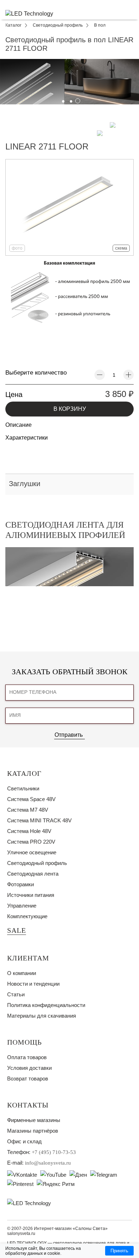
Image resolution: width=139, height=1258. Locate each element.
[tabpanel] (69, 81)
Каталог (24, 773)
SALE (16, 930)
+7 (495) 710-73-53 (54, 1152)
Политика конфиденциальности (46, 1005)
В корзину (69, 409)
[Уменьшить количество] (99, 375)
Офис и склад (24, 1141)
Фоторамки (20, 884)
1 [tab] (62, 100)
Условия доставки (29, 1068)
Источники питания (30, 895)
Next (132, 74)
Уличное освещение (31, 852)
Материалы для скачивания (41, 1016)
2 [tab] (69, 100)
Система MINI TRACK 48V (39, 820)
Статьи (16, 994)
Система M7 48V (27, 810)
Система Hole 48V (29, 831)
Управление (21, 906)
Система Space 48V (31, 799)
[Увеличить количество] (128, 375)
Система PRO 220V (31, 842)
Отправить (69, 735)
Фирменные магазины (33, 1120)
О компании (21, 973)
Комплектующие (27, 916)
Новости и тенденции (33, 984)
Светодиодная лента (32, 874)
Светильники (23, 788)
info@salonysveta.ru (48, 1163)
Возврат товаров (27, 1078)
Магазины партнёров (32, 1131)
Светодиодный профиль (37, 863)
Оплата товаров (27, 1057)
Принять (119, 1250)
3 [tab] (77, 100)
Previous (6, 74)
